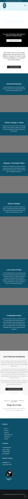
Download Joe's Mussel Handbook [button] (14, 389)
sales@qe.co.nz (6, 462)
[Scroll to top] (25, 496)
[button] (3, 484)
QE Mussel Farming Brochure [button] (14, 40)
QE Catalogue (19, 1)
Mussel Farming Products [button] (14, 66)
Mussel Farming (8, 435)
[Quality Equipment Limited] (4, 5)
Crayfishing (7, 437)
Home (5, 428)
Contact (6, 439)
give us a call (20, 410)
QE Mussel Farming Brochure (11, 1)
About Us (6, 432)
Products (6, 430)
